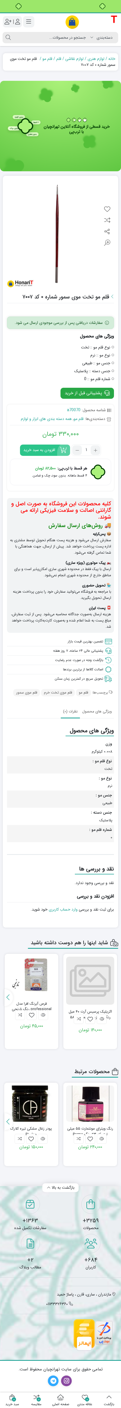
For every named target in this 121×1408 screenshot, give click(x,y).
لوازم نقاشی (74, 59)
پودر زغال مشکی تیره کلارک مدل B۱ (31, 1131)
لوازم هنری (96, 59)
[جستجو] (8, 37)
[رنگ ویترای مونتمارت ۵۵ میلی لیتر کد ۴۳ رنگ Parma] (90, 1104)
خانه (111, 59)
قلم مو (47, 59)
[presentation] (9, 997)
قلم (58, 59)
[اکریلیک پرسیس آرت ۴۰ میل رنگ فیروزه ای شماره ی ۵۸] (90, 981)
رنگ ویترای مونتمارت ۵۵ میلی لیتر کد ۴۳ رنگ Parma (90, 1131)
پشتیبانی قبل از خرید (84, 393)
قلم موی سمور (26, 693)
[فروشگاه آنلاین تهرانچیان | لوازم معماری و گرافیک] (91, 22)
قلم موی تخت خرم (58, 693)
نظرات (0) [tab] (70, 711)
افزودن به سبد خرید (39, 450)
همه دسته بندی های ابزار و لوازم (46, 419)
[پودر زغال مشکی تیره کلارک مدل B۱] (31, 1104)
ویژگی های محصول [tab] (97, 711)
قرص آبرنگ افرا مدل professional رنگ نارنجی (31, 1006)
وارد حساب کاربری (63, 909)
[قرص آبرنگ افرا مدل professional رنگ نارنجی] (32, 975)
